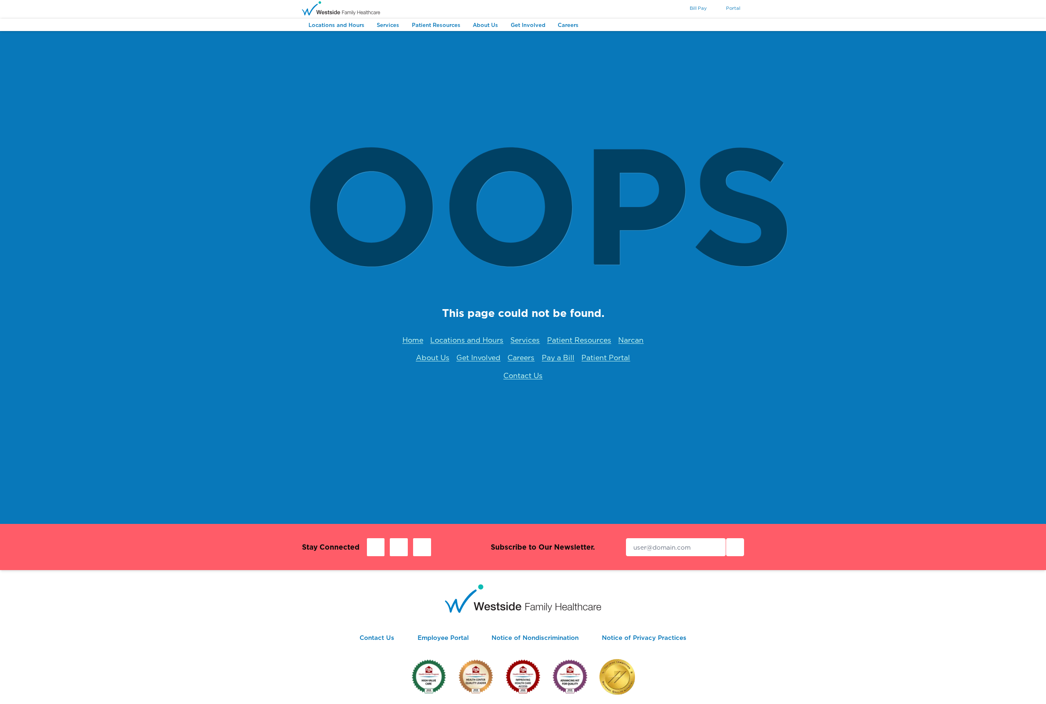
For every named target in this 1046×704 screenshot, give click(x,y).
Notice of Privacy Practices (644, 637)
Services (525, 340)
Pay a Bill (558, 357)
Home (412, 340)
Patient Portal (605, 357)
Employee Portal (443, 637)
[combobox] (667, 9)
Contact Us (523, 375)
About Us (432, 357)
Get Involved (478, 357)
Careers (520, 357)
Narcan (631, 340)
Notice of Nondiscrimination (535, 637)
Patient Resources (579, 340)
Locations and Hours (466, 340)
